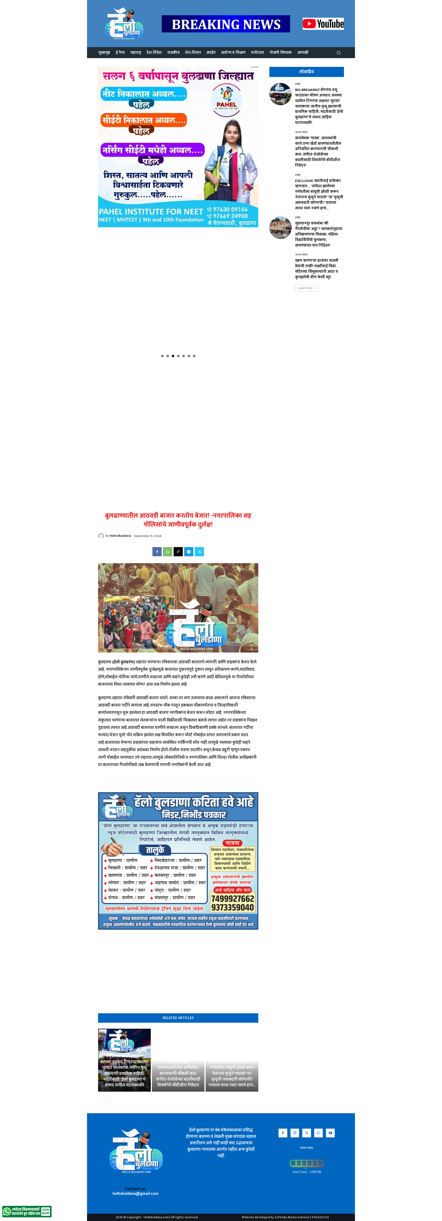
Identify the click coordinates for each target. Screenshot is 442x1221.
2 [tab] (167, 356)
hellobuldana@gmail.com (135, 1193)
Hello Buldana (120, 535)
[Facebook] (157, 551)
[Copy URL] (178, 551)
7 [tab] (194, 356)
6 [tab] (189, 356)
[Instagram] (295, 1133)
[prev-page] (101, 1099)
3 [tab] (173, 356)
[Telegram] (188, 551)
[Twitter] (199, 551)
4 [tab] (178, 356)
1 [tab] (162, 356)
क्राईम (297, 84)
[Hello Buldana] (101, 536)
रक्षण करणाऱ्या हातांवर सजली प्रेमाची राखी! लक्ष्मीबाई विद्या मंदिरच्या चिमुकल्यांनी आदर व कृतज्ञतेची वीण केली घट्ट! (316, 268)
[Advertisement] (178, 393)
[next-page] (108, 1099)
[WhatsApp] (167, 551)
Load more (305, 288)
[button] (338, 52)
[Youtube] (330, 1133)
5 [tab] (183, 356)
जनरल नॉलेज (301, 132)
